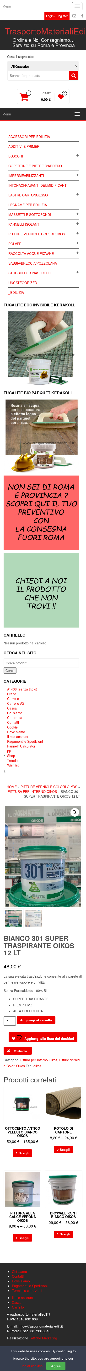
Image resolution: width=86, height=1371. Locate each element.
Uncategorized (22, 282)
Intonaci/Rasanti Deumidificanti (38, 185)
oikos (37, 1065)
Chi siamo (14, 712)
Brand (11, 693)
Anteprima (39, 1092)
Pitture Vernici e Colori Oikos (36, 234)
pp (9, 750)
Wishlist (13, 765)
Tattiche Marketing (43, 1338)
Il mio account (17, 736)
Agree (56, 1366)
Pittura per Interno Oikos (32, 791)
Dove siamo (16, 731)
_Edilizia (16, 292)
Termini (12, 760)
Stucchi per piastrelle (30, 273)
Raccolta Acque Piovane (31, 253)
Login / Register (57, 16)
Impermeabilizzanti (26, 175)
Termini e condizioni (27, 1290)
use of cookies (32, 1366)
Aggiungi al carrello (36, 1020)
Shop (11, 755)
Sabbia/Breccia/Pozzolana (32, 263)
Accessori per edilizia (29, 136)
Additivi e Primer (23, 146)
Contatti (13, 722)
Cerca (10, 670)
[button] (74, 812)
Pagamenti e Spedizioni (25, 741)
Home (12, 786)
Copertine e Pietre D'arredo (35, 165)
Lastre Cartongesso (28, 195)
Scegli (24, 1153)
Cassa (12, 708)
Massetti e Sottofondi (29, 214)
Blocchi (15, 156)
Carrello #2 (15, 703)
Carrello (13, 698)
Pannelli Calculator (21, 746)
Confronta (14, 717)
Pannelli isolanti (24, 224)
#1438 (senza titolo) (22, 689)
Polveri (15, 243)
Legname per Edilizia (27, 204)
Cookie (12, 727)
